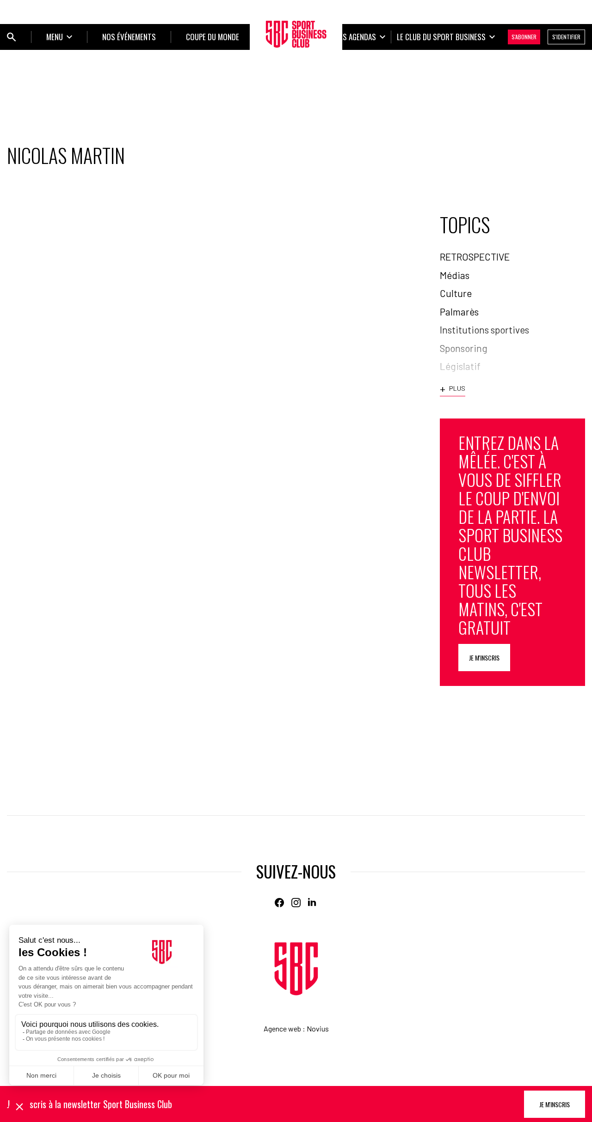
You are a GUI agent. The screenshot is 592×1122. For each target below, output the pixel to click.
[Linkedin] (312, 902)
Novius (318, 1028)
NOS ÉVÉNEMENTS (129, 36)
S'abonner (524, 37)
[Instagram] (296, 902)
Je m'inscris (484, 657)
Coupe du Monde (212, 36)
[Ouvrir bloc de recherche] (11, 36)
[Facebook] (279, 902)
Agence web (282, 1028)
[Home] (296, 969)
